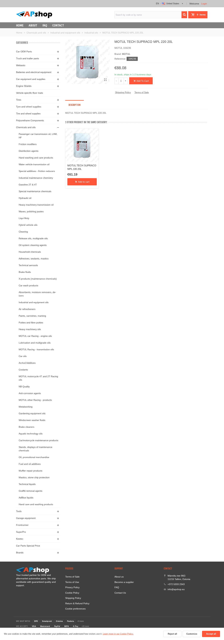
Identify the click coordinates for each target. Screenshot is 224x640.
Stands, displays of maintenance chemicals (35, 449)
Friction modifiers (28, 144)
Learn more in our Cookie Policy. (118, 634)
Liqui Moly (24, 218)
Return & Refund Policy (77, 603)
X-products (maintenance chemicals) (38, 278)
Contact (58, 25)
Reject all (172, 634)
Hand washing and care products (36, 157)
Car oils (23, 356)
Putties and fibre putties (31, 322)
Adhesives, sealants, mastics (34, 258)
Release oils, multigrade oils (33, 238)
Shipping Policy (123, 92)
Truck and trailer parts (27, 58)
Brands (19, 552)
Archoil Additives (27, 363)
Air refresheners (27, 309)
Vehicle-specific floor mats (29, 93)
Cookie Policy (72, 592)
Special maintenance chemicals (35, 191)
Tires (18, 99)
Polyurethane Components (30, 120)
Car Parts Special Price (28, 545)
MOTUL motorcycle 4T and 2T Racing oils (38, 378)
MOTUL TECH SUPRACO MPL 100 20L (81, 167)
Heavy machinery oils (30, 329)
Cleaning (23, 231)
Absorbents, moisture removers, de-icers (37, 294)
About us (119, 576)
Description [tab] (75, 105)
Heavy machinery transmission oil (36, 204)
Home (19, 25)
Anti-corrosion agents (30, 393)
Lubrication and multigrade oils (35, 342)
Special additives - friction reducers (37, 171)
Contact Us (120, 592)
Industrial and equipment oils (34, 302)
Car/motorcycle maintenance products (38, 440)
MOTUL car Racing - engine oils (35, 336)
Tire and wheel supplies (28, 113)
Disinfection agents (28, 151)
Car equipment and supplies (30, 79)
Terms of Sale (141, 92)
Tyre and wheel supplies (28, 106)
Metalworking (25, 406)
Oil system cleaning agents (33, 245)
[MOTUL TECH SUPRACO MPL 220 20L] (105, 79)
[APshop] (34, 14)
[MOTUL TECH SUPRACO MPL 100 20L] (82, 145)
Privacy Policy (72, 587)
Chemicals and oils (26, 127)
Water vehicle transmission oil (34, 164)
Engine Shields (23, 86)
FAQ (44, 25)
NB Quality (24, 386)
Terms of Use (72, 582)
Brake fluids (25, 272)
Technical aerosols (28, 265)
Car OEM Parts (24, 51)
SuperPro (21, 532)
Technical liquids (27, 484)
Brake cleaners (26, 427)
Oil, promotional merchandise (34, 457)
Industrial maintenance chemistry (36, 178)
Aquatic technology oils (30, 433)
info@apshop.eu (176, 589)
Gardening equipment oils (32, 413)
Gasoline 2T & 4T (28, 184)
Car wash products (28, 285)
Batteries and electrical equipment (33, 72)
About (33, 25)
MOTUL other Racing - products (35, 400)
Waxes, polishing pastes (31, 211)
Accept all (211, 634)
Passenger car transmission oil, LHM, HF (38, 136)
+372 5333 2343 (176, 584)
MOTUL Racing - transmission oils (36, 349)
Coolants (23, 369)
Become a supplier (124, 582)
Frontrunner (22, 525)
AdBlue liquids (26, 497)
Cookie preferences (75, 608)
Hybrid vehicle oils (28, 225)
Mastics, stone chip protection (34, 477)
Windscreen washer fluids (32, 420)
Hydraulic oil (25, 198)
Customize (191, 634)
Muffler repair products (30, 470)
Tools (18, 511)
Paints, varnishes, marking (32, 316)
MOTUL (126, 54)
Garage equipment (26, 518)
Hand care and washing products (36, 504)
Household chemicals (30, 252)
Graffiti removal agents (30, 491)
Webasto (20, 65)
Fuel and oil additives (30, 464)
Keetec (19, 538)
